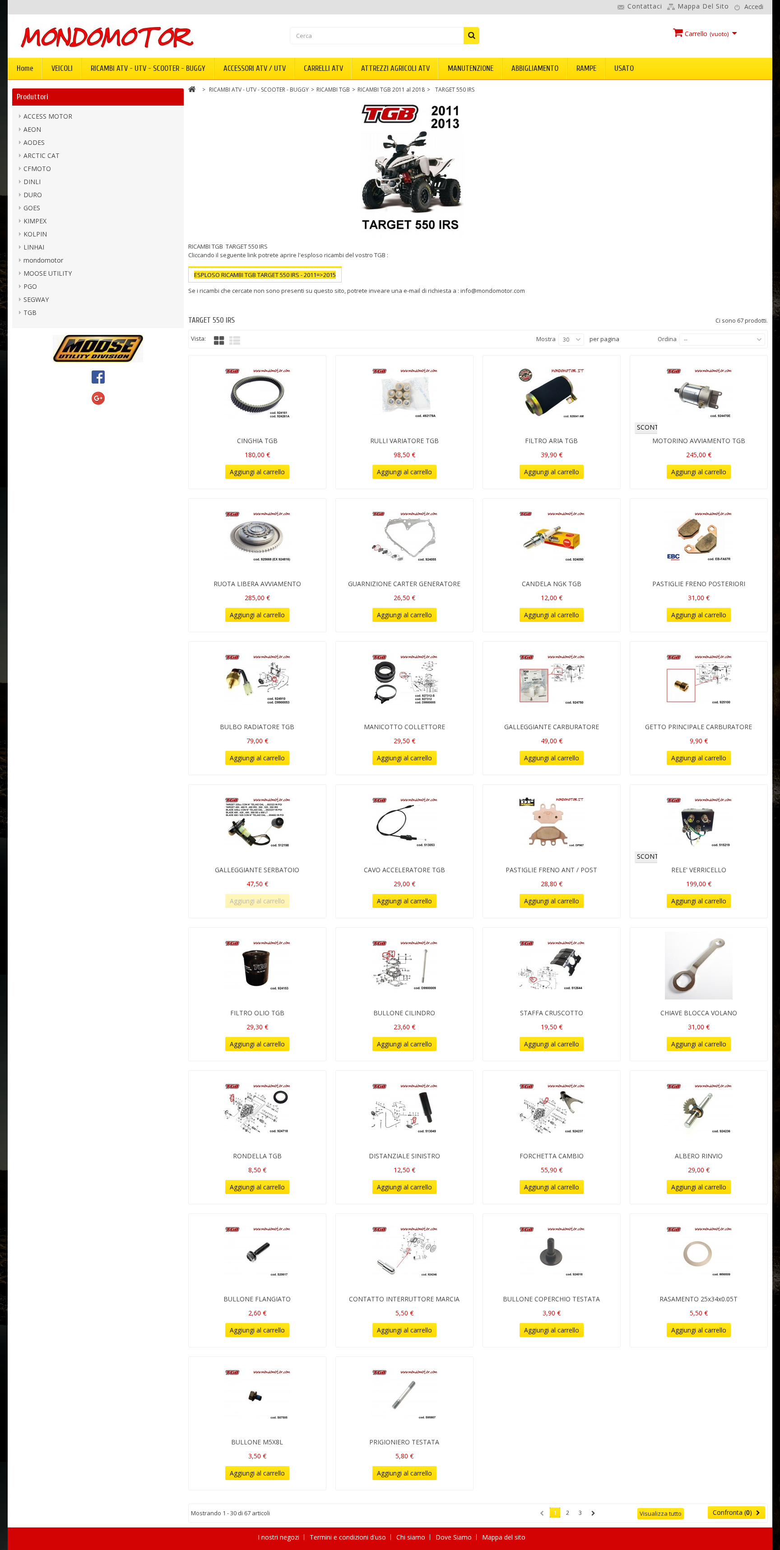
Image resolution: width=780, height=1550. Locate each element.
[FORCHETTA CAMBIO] (551, 1109)
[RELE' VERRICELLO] (698, 822)
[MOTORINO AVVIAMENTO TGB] (698, 393)
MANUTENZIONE (470, 68)
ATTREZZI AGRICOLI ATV (395, 68)
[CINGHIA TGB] (257, 393)
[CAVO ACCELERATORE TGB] (404, 822)
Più (192, 299)
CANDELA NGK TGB (551, 583)
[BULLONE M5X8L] (257, 1395)
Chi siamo (411, 1537)
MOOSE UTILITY (47, 273)
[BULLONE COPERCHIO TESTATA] (551, 1252)
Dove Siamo (455, 1537)
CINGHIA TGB (257, 440)
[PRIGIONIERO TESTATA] (404, 1395)
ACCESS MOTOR (47, 116)
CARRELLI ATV (323, 68)
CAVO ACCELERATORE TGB (404, 869)
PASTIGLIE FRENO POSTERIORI (698, 583)
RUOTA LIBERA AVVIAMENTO (257, 583)
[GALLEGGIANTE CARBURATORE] (551, 679)
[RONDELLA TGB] (257, 1109)
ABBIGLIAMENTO (534, 68)
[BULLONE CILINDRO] (404, 965)
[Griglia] (219, 340)
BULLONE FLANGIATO (257, 1299)
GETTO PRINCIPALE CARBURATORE (698, 726)
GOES (31, 208)
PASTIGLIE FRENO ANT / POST (551, 869)
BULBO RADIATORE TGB (257, 726)
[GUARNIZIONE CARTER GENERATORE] (404, 536)
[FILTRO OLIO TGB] (257, 965)
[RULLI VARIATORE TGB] (404, 393)
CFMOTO (37, 168)
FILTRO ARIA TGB (551, 440)
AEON (32, 129)
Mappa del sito (703, 6)
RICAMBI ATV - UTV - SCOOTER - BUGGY (148, 68)
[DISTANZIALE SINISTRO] (404, 1109)
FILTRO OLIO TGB (257, 1013)
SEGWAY (36, 299)
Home (25, 68)
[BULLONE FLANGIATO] (257, 1252)
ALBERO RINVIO (699, 1156)
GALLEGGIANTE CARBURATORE (551, 726)
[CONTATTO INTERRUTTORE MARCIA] (404, 1252)
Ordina (667, 339)
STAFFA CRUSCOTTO (551, 1013)
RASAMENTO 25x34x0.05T (698, 1299)
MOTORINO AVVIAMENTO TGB (698, 440)
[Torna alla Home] (192, 90)
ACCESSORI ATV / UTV (254, 68)
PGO (30, 286)
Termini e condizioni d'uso (349, 1537)
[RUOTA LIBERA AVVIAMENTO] (257, 536)
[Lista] (234, 340)
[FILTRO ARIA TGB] (551, 393)
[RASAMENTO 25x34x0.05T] (698, 1252)
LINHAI (33, 247)
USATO (624, 68)
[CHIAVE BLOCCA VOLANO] (698, 965)
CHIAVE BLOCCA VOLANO (698, 1013)
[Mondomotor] (137, 36)
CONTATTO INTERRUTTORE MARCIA (404, 1299)
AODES (34, 142)
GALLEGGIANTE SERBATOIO (257, 869)
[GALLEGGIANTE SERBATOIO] (257, 822)
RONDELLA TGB (257, 1156)
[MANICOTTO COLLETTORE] (404, 679)
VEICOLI (62, 68)
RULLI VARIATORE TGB (404, 440)
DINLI (32, 181)
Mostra (546, 339)
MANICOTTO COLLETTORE (404, 726)
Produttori (32, 97)
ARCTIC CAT (41, 155)
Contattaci (644, 6)
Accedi (753, 6)
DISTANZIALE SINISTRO (404, 1156)
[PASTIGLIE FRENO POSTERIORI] (698, 536)
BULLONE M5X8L (257, 1442)
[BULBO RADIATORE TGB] (257, 679)
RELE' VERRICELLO (698, 869)
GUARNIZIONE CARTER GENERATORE (404, 583)
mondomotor (43, 260)
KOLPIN (35, 234)
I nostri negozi (279, 1537)
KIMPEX (34, 221)
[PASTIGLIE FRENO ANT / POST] (551, 822)
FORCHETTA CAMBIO (552, 1156)
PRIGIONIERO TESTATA (404, 1442)
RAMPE (586, 68)
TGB (30, 312)
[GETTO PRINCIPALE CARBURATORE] (698, 679)
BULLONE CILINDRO (404, 1013)
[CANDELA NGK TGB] (551, 536)
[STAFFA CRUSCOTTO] (551, 965)
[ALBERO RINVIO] (698, 1109)
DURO (32, 194)
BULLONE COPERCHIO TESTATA (551, 1299)
